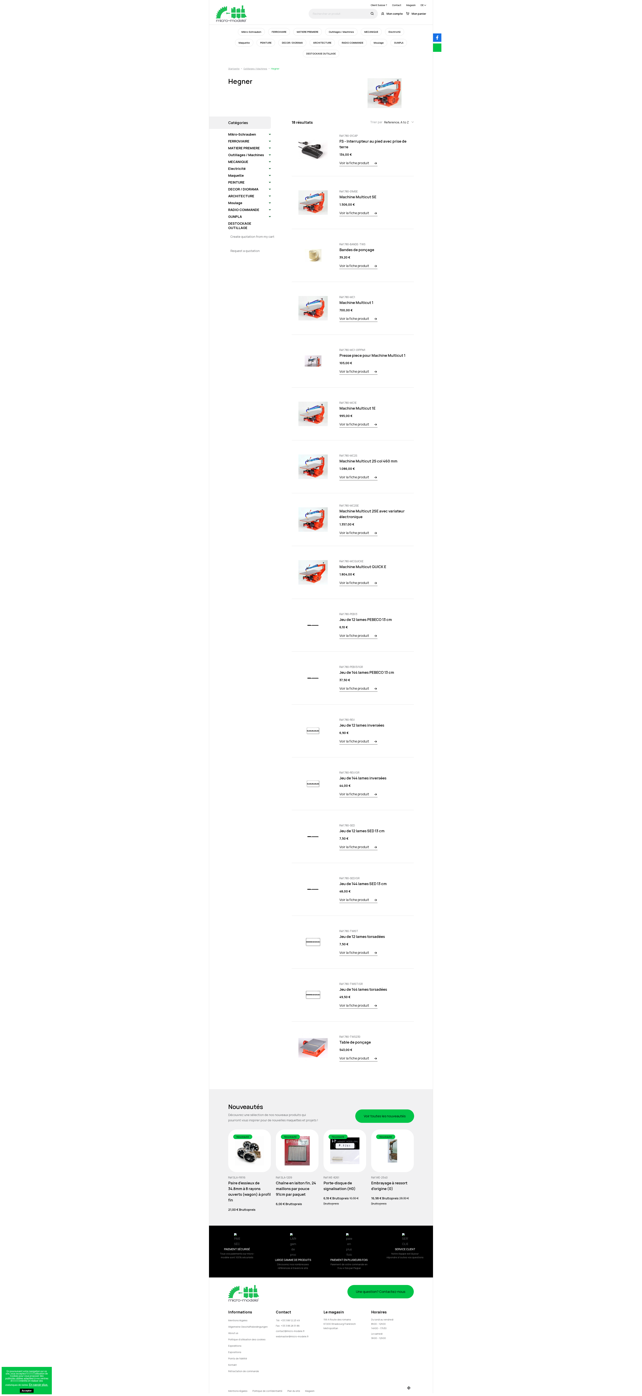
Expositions (234, 1352)
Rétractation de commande (243, 1371)
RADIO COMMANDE (352, 42)
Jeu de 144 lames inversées (362, 778)
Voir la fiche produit (354, 163)
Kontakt (232, 1364)
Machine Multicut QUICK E (362, 566)
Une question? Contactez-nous (380, 1291)
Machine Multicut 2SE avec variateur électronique (372, 514)
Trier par (376, 122)
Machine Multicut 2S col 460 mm (368, 461)
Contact (396, 5)
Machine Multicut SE (357, 196)
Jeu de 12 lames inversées (361, 725)
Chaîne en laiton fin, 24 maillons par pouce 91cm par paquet (296, 1188)
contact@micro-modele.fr (290, 1331)
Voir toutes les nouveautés (385, 1116)
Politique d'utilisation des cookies (246, 1339)
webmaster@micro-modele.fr (292, 1336)
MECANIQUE (371, 31)
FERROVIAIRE (279, 31)
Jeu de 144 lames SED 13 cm (363, 883)
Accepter (27, 1390)
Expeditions (234, 1345)
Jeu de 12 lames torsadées (362, 936)
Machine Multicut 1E (357, 408)
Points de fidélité (237, 1358)
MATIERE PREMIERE (307, 31)
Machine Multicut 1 (356, 302)
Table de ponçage (355, 1042)
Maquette (244, 42)
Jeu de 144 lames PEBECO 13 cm (366, 672)
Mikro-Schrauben (251, 31)
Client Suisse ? (379, 5)
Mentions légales (237, 1320)
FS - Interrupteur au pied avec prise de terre (372, 144)
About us (233, 1333)
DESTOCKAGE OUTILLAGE (321, 53)
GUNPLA (398, 42)
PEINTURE (266, 42)
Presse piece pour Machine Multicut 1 (372, 355)
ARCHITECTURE (322, 42)
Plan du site (293, 1390)
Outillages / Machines (341, 31)
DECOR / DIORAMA (292, 42)
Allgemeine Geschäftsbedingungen (248, 1326)
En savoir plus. (38, 1384)
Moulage (379, 42)
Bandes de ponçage (356, 249)
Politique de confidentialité (267, 1390)
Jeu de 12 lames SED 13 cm (362, 830)
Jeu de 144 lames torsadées (363, 989)
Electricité (395, 31)
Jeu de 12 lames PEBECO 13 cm (365, 619)
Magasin (411, 5)
